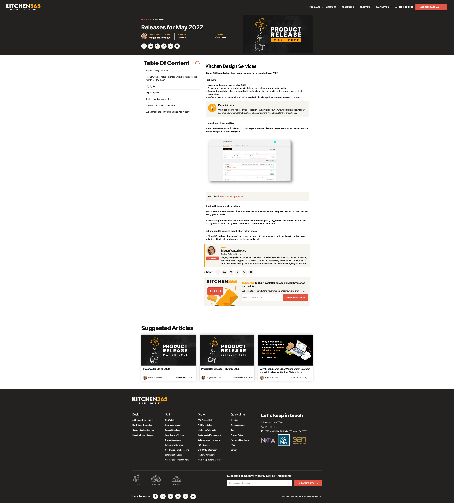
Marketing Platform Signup (209, 460)
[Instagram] (164, 46)
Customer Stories (238, 425)
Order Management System (177, 460)
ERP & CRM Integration (207, 450)
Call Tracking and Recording (177, 450)
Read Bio (213, 258)
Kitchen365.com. (302, 496)
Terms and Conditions (240, 440)
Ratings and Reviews (174, 445)
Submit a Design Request (142, 435)
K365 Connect (204, 445)
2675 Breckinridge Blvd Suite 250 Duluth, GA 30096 (286, 431)
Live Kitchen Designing (142, 425)
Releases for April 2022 (231, 196)
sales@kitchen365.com (274, 422)
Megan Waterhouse (155, 378)
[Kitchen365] (149, 401)
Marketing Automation (207, 430)
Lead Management (173, 425)
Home (143, 19)
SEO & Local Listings (206, 420)
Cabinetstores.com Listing (209, 440)
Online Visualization (173, 440)
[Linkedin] (150, 46)
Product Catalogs (172, 430)
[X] (157, 46)
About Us (234, 420)
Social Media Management (209, 435)
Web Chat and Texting (174, 435)
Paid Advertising (205, 425)
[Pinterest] (170, 46)
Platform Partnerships (207, 455)
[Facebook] (144, 46)
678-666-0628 (406, 7)
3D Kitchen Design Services (144, 420)
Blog (149, 19)
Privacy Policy (237, 435)
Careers (234, 450)
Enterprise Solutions (173, 455)
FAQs (233, 445)
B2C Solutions (171, 420)
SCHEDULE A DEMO (429, 7)
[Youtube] (177, 46)
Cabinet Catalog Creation (143, 430)
